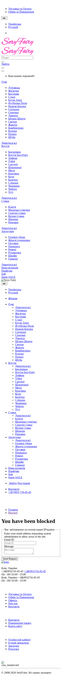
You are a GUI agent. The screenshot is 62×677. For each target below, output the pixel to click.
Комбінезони (15, 127)
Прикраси (14, 246)
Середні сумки (16, 213)
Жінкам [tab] (12, 298)
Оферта (12, 600)
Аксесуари (7, 231)
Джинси (13, 115)
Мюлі (11, 170)
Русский (13, 27)
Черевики (14, 185)
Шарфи (12, 255)
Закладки (13, 645)
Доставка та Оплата (20, 8)
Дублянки (14, 87)
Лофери (12, 158)
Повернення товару (19, 623)
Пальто (12, 134)
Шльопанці (15, 167)
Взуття (5, 146)
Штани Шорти (16, 118)
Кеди (11, 176)
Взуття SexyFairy (18, 155)
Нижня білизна (17, 106)
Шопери (13, 219)
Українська (14, 23)
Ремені (12, 249)
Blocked (12, 512)
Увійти (5, 64)
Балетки (13, 179)
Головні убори (16, 237)
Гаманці (13, 258)
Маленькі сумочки (19, 209)
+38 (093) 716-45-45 (19, 492)
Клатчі (12, 206)
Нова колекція (9, 267)
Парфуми (6, 270)
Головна (13, 509)
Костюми (13, 93)
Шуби (11, 137)
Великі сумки (16, 216)
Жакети (12, 124)
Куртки (12, 130)
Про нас (13, 603)
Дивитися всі (9, 143)
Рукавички (14, 252)
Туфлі (11, 161)
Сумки (5, 201)
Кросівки (13, 173)
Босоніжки (14, 151)
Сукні (11, 96)
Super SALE (8, 276)
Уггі (10, 192)
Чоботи (12, 189)
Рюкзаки (13, 222)
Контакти (13, 489)
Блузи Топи (15, 100)
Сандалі (13, 164)
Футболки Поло (17, 103)
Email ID (9, 539)
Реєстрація (24, 483)
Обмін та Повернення (21, 11)
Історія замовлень (18, 642)
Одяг (4, 81)
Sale (3, 273)
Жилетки (13, 90)
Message (9, 546)
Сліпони (13, 182)
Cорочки (13, 112)
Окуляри (13, 243)
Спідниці (13, 109)
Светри (12, 121)
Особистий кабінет (19, 639)
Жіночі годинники (19, 240)
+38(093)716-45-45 (35, 571)
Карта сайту (15, 626)
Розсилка (13, 648)
